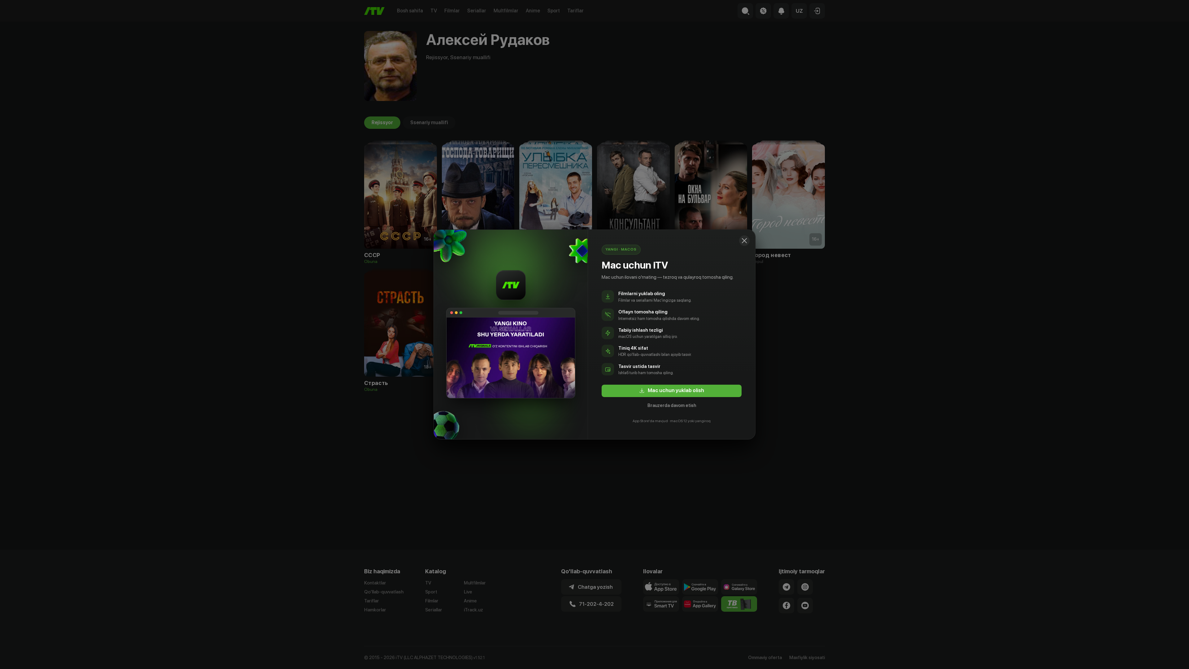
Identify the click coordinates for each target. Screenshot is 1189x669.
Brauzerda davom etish (671, 405)
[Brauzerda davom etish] (744, 240)
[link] (672, 391)
